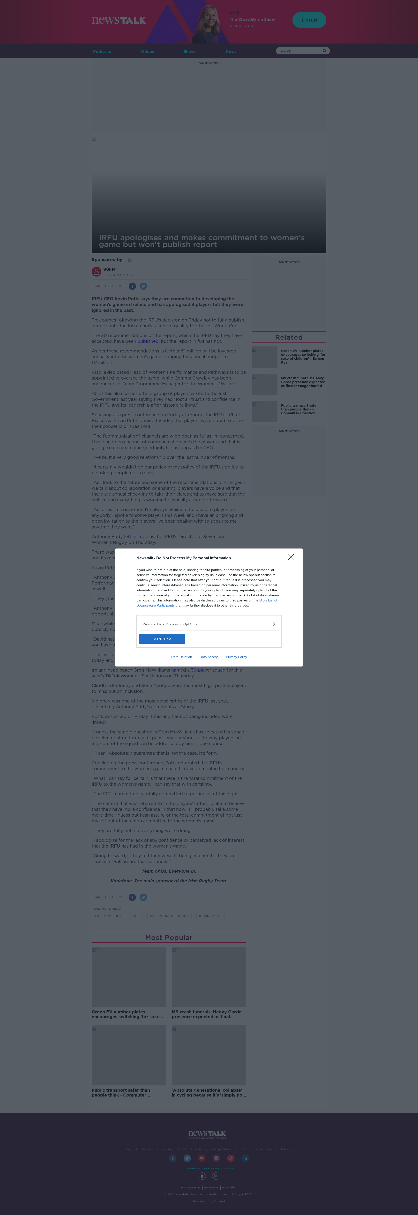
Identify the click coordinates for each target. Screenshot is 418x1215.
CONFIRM (162, 639)
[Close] (292, 558)
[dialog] (209, 607)
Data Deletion (181, 657)
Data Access (209, 657)
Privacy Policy (236, 657)
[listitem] (209, 624)
